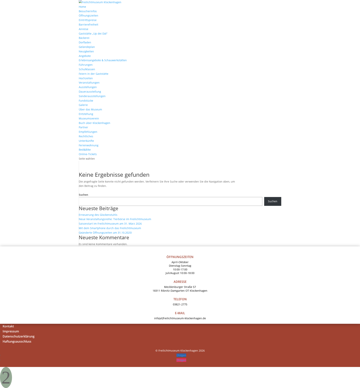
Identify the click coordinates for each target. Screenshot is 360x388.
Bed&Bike (85, 149)
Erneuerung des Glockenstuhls (98, 215)
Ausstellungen (88, 87)
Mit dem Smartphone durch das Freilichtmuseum (110, 228)
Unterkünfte (86, 141)
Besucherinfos (88, 11)
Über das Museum (90, 109)
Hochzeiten (86, 78)
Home (82, 6)
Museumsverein (89, 118)
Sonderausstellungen (92, 96)
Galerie (83, 105)
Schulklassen (87, 69)
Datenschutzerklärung (18, 336)
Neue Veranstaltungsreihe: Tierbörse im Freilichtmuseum (115, 219)
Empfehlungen (88, 132)
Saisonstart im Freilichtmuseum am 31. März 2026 (110, 223)
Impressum (11, 331)
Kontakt (8, 326)
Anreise (83, 29)
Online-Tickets (88, 154)
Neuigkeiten (86, 51)
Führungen (86, 64)
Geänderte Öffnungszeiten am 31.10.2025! (105, 232)
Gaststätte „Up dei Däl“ (93, 33)
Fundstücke (86, 100)
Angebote (85, 56)
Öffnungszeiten (88, 15)
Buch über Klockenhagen (94, 123)
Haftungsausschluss (17, 341)
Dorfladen (85, 42)
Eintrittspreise (88, 20)
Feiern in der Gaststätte (93, 73)
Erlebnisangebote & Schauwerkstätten (103, 60)
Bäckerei (84, 38)
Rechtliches (86, 136)
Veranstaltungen (89, 82)
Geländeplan (87, 47)
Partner (83, 127)
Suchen (83, 194)
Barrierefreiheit (88, 24)
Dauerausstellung (90, 91)
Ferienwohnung (88, 145)
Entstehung (86, 114)
